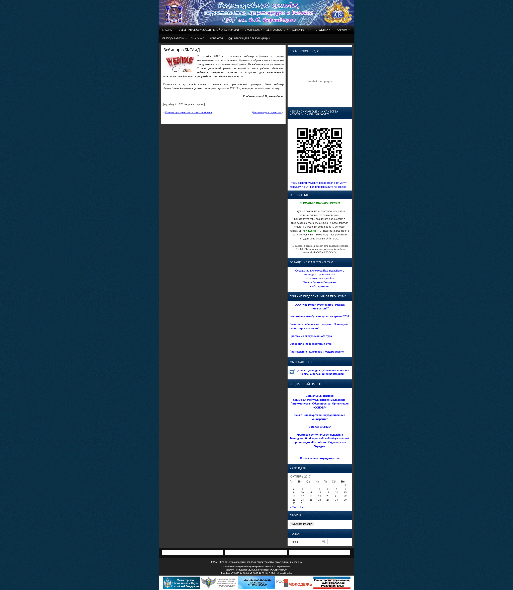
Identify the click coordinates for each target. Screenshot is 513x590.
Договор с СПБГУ (320, 427)
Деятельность (277, 29)
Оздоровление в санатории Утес (310, 344)
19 (319, 496)
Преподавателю (174, 38)
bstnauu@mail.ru (284, 573)
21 (336, 496)
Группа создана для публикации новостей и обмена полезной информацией (321, 372)
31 (302, 503)
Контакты (216, 38)
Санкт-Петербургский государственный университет (319, 417)
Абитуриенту (302, 29)
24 (302, 499)
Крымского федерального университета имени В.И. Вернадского (256, 566)
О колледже (253, 29)
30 (294, 503)
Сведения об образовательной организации (209, 29)
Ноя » (302, 507)
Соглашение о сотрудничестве (319, 458)
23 (294, 499)
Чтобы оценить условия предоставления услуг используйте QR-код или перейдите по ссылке (318, 185)
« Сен (293, 507)
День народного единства (267, 112)
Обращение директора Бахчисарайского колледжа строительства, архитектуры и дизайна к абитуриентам (319, 278)
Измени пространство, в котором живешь (188, 112)
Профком (342, 29)
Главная (167, 29)
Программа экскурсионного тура (311, 336)
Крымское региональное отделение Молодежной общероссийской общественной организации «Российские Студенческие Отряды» (319, 440)
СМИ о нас (197, 38)
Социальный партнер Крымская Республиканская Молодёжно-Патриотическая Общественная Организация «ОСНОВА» (320, 401)
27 (327, 499)
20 (327, 496)
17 (302, 496)
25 (311, 499)
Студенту (323, 29)
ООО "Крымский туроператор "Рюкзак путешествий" (320, 306)
